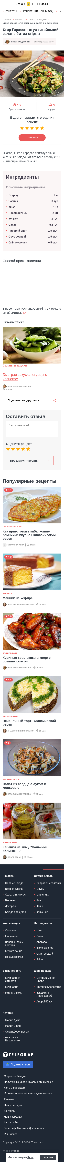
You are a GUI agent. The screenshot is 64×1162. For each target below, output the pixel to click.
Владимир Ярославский (44, 994)
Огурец (13, 195)
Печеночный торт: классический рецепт (29, 722)
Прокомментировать (24, 460)
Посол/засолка (14, 956)
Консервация (11, 923)
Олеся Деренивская (17, 1031)
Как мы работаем (14, 1087)
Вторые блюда (10, 716)
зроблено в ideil (11, 1151)
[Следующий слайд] (60, 11)
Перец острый (18, 213)
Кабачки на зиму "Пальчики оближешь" (25, 849)
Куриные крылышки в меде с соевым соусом (27, 659)
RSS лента (10, 1134)
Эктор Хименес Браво (45, 979)
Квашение (11, 936)
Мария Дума (12, 1020)
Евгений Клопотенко (48, 986)
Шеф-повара (42, 970)
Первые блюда (14, 883)
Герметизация (13, 951)
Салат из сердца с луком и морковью (24, 785)
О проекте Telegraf (15, 1076)
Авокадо (41, 942)
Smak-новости (12, 970)
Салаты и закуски (37, 19)
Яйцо (39, 959)
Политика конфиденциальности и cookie (28, 1082)
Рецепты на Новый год (38, 11)
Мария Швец (13, 1025)
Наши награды (13, 1105)
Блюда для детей (15, 912)
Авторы (8, 1012)
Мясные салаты (11, 780)
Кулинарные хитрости (12, 979)
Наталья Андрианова (20, 42)
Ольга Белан (14, 857)
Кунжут (13, 218)
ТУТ (25, 312)
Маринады (42, 894)
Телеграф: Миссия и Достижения (24, 1128)
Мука (39, 930)
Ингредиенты (43, 923)
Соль (39, 936)
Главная (7, 19)
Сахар (13, 224)
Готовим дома (13, 992)
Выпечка (7, 593)
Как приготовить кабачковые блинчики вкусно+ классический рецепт (29, 535)
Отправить (32, 137)
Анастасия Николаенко (21, 604)
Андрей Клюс (44, 1001)
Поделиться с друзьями (23, 400)
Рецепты (11, 11)
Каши (39, 906)
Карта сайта (11, 1122)
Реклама (9, 1099)
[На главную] (32, 4)
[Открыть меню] (5, 4)
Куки (30, 1157)
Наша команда (13, 1116)
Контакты (9, 1111)
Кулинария (11, 986)
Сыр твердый (44, 953)
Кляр (39, 900)
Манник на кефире (18, 598)
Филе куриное (44, 947)
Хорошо (48, 1157)
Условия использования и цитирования (28, 1093)
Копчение (42, 912)
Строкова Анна (16, 545)
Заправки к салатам (48, 883)
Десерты (10, 906)
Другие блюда (10, 653)
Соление (10, 930)
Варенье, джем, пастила (14, 944)
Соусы (40, 888)
